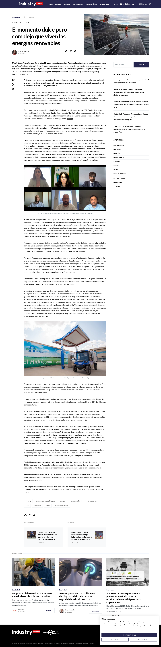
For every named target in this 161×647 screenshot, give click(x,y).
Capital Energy (56, 113)
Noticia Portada (92, 501)
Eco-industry (16, 17)
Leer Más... (48, 610)
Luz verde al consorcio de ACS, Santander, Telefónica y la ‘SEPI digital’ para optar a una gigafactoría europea (129, 92)
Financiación (119, 157)
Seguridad (118, 182)
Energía (117, 153)
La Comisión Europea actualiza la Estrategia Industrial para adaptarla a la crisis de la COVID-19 (81, 535)
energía (62, 501)
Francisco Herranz (23, 51)
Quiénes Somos (48, 643)
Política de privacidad (67, 643)
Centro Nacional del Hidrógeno (45, 501)
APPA (84, 110)
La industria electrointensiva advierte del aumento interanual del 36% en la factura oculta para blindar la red (131, 104)
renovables (37, 506)
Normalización (120, 174)
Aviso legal (78, 643)
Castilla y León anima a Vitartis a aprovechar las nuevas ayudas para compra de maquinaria (47, 535)
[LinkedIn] (133, 4)
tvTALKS (117, 186)
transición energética (61, 506)
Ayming (70, 118)
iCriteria (117, 161)
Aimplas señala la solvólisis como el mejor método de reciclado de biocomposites (32, 595)
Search (141, 64)
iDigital (116, 166)
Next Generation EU (76, 501)
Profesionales (119, 178)
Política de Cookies (88, 643)
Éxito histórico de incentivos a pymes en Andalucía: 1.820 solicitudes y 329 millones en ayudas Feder (129, 129)
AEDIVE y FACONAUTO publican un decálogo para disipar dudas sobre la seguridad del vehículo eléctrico (77, 596)
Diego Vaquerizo (70, 610)
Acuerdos (57, 643)
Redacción (21, 609)
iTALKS (116, 170)
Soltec (96, 116)
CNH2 (46, 116)
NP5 (27, 506)
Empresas (117, 149)
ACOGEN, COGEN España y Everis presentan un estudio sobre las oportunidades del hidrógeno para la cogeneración (123, 598)
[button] (13, 4)
